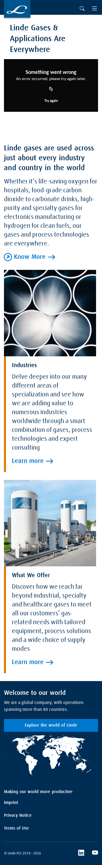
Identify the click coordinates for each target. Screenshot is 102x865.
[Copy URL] (51, 89)
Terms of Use (16, 828)
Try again (51, 101)
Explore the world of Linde (51, 725)
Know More (30, 257)
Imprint (11, 802)
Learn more (28, 461)
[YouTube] (95, 853)
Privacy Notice (18, 815)
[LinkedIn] (81, 853)
